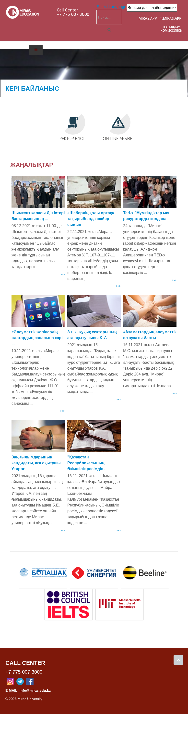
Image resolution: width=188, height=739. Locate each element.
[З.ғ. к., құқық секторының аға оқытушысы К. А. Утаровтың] (94, 311)
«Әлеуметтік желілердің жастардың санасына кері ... (37, 338)
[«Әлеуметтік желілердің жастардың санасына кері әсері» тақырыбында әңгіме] (38, 311)
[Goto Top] (178, 660)
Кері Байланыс (32, 88)
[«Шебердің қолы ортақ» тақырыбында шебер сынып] (94, 192)
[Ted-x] (149, 192)
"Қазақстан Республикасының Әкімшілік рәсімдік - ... (88, 463)
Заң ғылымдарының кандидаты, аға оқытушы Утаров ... (36, 463)
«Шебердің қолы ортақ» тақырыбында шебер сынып (90, 219)
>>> (62, 274)
